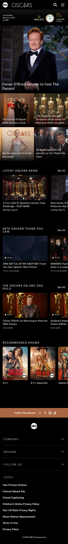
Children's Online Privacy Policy (21, 504)
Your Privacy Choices (15, 485)
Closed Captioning (13, 497)
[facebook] (45, 412)
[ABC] (5, 5)
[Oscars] (22, 5)
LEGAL (9, 477)
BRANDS (10, 451)
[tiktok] (54, 412)
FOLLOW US (13, 464)
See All (61, 170)
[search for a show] (55, 5)
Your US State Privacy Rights (19, 510)
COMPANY (11, 439)
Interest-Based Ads (14, 491)
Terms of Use (10, 522)
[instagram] (50, 412)
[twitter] (40, 412)
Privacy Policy (11, 529)
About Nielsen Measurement (19, 516)
